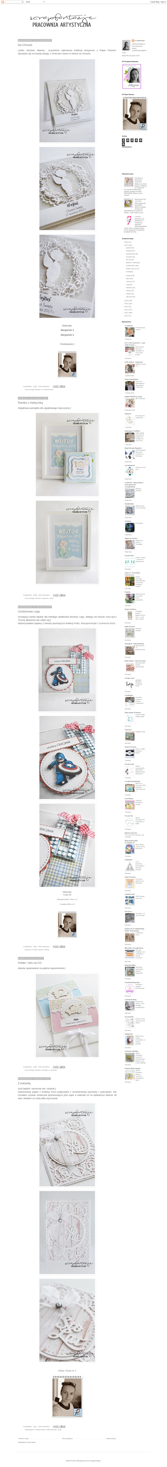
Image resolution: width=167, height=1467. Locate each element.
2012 (126, 313)
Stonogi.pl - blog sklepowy (134, 644)
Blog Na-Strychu (131, 833)
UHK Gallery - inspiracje (134, 362)
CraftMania (129, 695)
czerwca (129, 281)
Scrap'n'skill (129, 764)
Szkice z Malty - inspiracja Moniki (141, 751)
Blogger (98, 1461)
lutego (128, 294)
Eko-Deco (128, 911)
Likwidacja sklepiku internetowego (140, 986)
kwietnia (129, 288)
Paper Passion (130, 877)
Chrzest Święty (29, 389)
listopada (129, 251)
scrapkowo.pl (130, 465)
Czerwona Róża (107, 623)
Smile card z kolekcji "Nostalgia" (139, 542)
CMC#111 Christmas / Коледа (139, 802)
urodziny (46, 949)
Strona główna (67, 1438)
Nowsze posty (23, 1438)
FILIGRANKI (129, 504)
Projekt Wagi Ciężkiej (132, 1068)
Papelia (127, 592)
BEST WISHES (140, 398)
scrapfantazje (140, 41)
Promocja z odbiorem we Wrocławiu (140, 881)
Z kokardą (24, 1083)
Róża (53, 1092)
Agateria (128, 414)
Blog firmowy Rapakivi (133, 448)
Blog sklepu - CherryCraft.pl (135, 661)
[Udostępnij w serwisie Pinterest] (64, 386)
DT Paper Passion (47, 389)
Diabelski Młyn (130, 965)
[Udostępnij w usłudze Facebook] (61, 386)
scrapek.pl (129, 326)
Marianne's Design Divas (134, 948)
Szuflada (128, 521)
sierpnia (129, 276)
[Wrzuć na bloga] (56, 386)
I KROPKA (128, 860)
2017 (126, 245)
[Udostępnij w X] (59, 386)
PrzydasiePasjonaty (132, 982)
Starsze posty (111, 1438)
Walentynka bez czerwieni (140, 200)
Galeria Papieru (130, 609)
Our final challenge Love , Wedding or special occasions (140, 953)
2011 (126, 316)
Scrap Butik (129, 1017)
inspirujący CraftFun (132, 431)
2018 (126, 242)
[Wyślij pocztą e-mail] (54, 386)
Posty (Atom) (31, 1442)
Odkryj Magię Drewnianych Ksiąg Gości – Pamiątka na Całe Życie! (140, 436)
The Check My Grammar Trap (134, 835)
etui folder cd (46, 1070)
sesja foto (54, 1070)
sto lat (59, 1429)
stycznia (129, 297)
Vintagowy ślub (140, 731)
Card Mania (129, 799)
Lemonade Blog (130, 1000)
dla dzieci (38, 389)
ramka (51, 598)
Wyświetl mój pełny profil (130, 56)
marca (128, 291)
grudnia (129, 248)
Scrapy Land (129, 678)
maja (128, 285)
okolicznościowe (51, 1429)
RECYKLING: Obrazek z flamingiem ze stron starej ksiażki (140, 350)
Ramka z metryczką (30, 402)
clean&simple (29, 1429)
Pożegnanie (139, 523)
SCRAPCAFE (130, 894)
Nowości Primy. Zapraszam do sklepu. (140, 1021)
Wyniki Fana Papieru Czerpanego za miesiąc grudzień (140, 1040)
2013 (126, 310)
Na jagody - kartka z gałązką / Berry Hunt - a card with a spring (140, 615)
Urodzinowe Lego (29, 611)
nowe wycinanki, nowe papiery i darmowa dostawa (140, 865)
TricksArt (128, 730)
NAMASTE (129, 1034)
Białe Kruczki (130, 626)
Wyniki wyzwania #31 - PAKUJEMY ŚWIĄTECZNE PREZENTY (140, 770)
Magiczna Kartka (131, 538)
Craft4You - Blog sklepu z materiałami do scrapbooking (134, 485)
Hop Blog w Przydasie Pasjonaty (139, 180)
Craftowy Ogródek (131, 1051)
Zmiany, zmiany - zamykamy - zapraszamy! (140, 559)
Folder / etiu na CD (30, 962)
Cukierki (138, 217)
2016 (126, 301)
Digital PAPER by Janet (133, 397)
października (131, 254)
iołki (77, 623)
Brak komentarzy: (44, 386)
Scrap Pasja (129, 556)
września (129, 257)
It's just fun (129, 816)
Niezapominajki (89, 623)
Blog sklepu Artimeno (133, 713)
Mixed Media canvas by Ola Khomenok (140, 846)
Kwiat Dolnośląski (131, 379)
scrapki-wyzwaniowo (132, 781)
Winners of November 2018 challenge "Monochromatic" (141, 787)
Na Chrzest (25, 45)
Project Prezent (130, 747)
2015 (126, 304)
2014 (126, 307)
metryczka (45, 598)
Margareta (89, 50)
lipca (128, 278)
